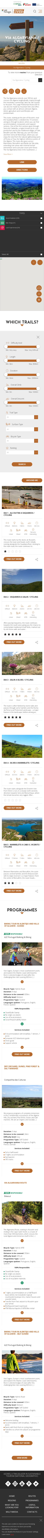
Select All (5, 254)
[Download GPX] (17, 91)
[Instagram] (15, 1484)
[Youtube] (22, 1484)
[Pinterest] (29, 1484)
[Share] (5, 91)
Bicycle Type (16, 436)
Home (12, 1496)
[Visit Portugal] (7, 11)
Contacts (32, 1512)
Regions (12, 1500)
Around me (32, 480)
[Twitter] (36, 1484)
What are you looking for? (12, 1506)
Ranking (13, 448)
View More (22, 1458)
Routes (22, 63)
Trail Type (13, 413)
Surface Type (17, 424)
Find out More (14, 559)
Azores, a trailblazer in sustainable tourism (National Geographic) (22, 1475)
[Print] (11, 91)
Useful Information (32, 1506)
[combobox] (26, 80)
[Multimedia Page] (24, 91)
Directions (22, 170)
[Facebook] (8, 1484)
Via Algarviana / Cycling (21, 68)
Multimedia (12, 1512)
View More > (8, 154)
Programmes (32, 1500)
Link (22, 162)
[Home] (19, 11)
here (12, 1534)
